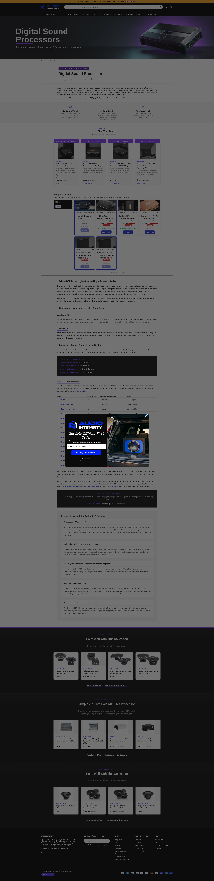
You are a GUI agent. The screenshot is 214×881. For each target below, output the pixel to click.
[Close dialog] (146, 415)
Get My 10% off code (86, 452)
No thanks (86, 459)
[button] (86, 425)
